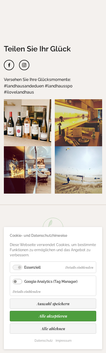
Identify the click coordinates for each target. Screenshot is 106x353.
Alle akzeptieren (53, 316)
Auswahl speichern (53, 303)
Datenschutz (43, 340)
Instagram (24, 65)
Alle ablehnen (53, 328)
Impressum (64, 340)
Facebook (9, 65)
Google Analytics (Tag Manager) (50, 281)
